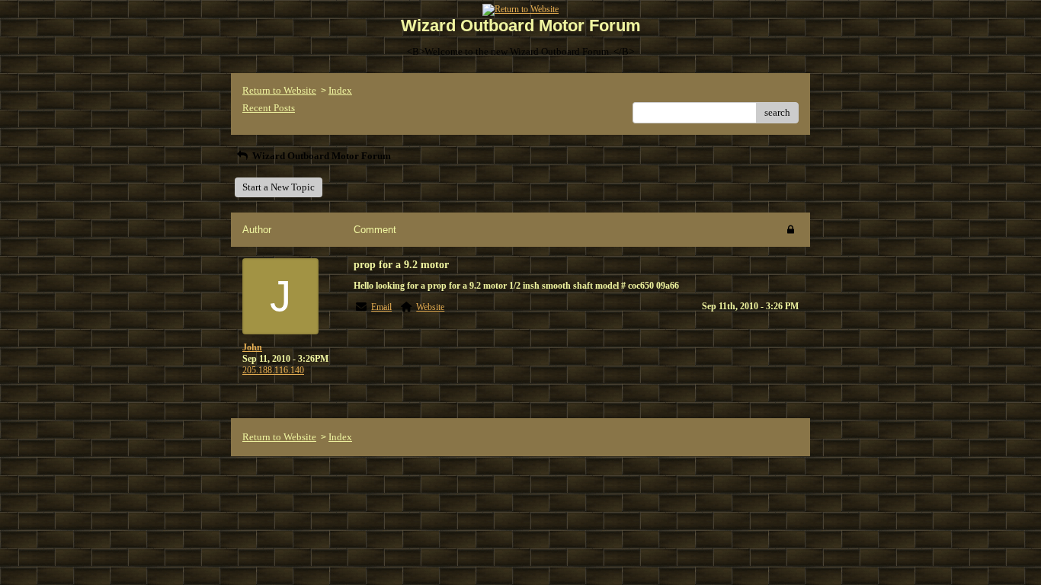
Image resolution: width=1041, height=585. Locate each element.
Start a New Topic (278, 187)
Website (430, 307)
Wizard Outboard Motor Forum (320, 155)
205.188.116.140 (273, 370)
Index (340, 90)
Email (381, 307)
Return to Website (279, 90)
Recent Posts (268, 107)
